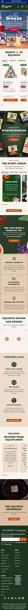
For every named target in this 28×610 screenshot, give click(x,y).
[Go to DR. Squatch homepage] (6, 7)
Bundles (17, 555)
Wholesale (3, 563)
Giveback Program (5, 589)
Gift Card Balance (5, 566)
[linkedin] (23, 598)
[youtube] (12, 598)
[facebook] (19, 598)
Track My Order (5, 555)
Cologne (17, 566)
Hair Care (17, 563)
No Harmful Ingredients (7, 583)
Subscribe (17, 552)
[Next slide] (26, 1)
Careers (3, 571)
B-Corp (3, 592)
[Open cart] (22, 7)
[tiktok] (8, 598)
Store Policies (4, 558)
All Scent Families (14, 210)
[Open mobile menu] (26, 7)
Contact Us (4, 560)
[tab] (4, 60)
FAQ (2, 552)
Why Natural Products (6, 580)
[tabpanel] (14, 85)
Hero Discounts (5, 586)
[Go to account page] (18, 7)
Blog (2, 594)
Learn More (14, 519)
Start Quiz (14, 240)
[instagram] (5, 598)
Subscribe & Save (14, 420)
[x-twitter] (16, 598)
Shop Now (14, 29)
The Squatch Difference (7, 578)
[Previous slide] (1, 1)
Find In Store (4, 569)
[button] (7, 339)
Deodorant (17, 560)
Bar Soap (17, 558)
